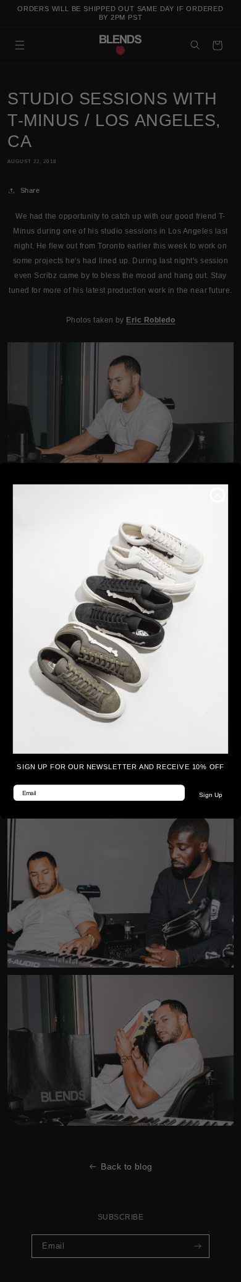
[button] (120, 619)
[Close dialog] (217, 495)
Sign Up (210, 795)
